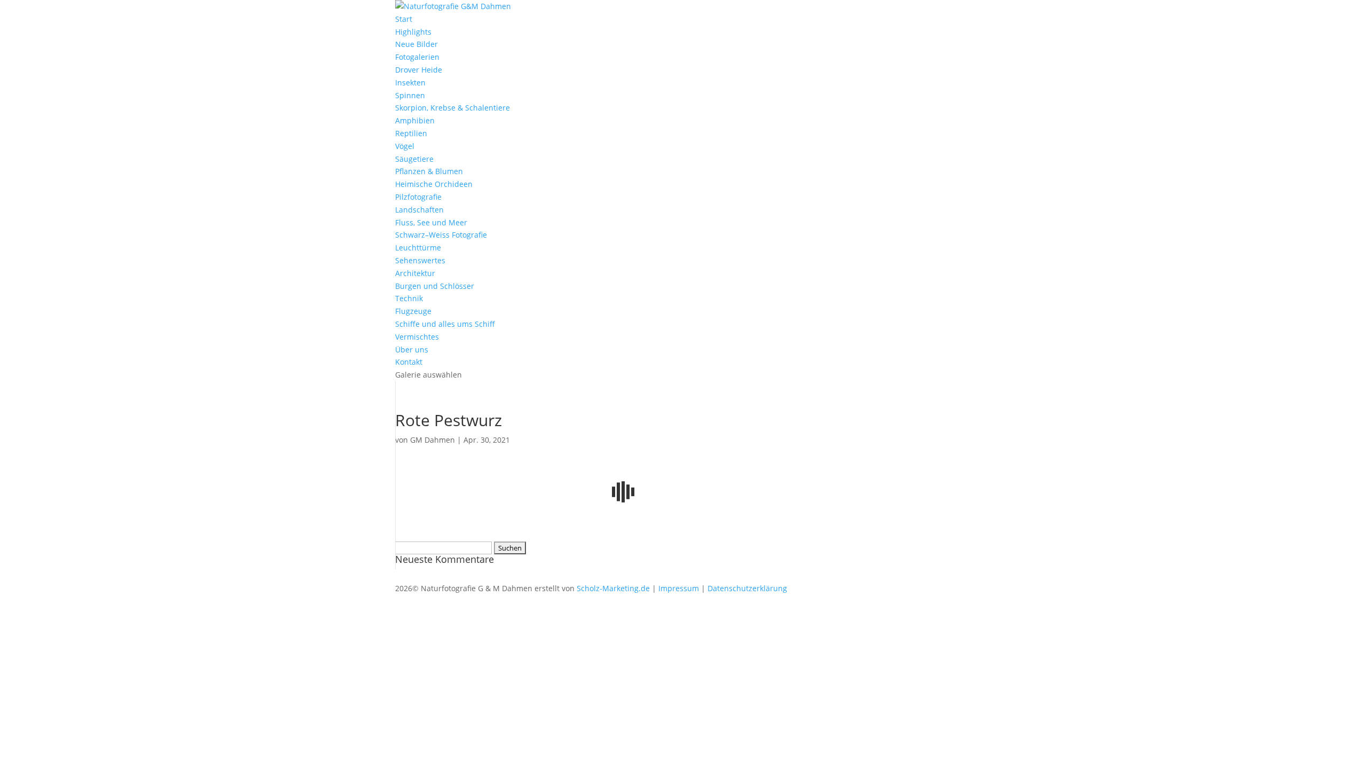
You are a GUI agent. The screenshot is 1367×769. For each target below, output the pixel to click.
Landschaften (419, 210)
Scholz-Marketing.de (613, 588)
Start (403, 19)
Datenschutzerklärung (747, 588)
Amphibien (415, 120)
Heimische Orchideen (434, 184)
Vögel (404, 146)
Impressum (678, 588)
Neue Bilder (416, 44)
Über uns (411, 349)
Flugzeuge (413, 311)
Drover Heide (418, 70)
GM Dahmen (432, 440)
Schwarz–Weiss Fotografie (441, 235)
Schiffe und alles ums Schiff (445, 324)
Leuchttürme (418, 247)
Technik (409, 298)
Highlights (413, 32)
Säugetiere (414, 159)
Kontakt (408, 362)
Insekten (410, 82)
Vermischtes (417, 337)
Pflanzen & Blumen (429, 171)
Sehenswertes (420, 260)
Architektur (415, 273)
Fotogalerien (417, 57)
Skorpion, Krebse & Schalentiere (452, 108)
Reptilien (411, 133)
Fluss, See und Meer (431, 222)
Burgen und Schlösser (434, 286)
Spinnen (410, 95)
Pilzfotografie (418, 197)
